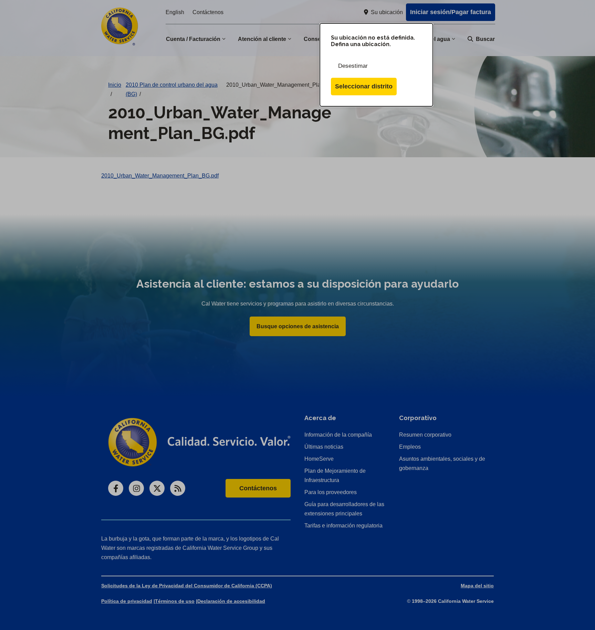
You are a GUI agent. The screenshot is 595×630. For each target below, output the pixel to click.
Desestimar (353, 66)
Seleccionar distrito (364, 86)
